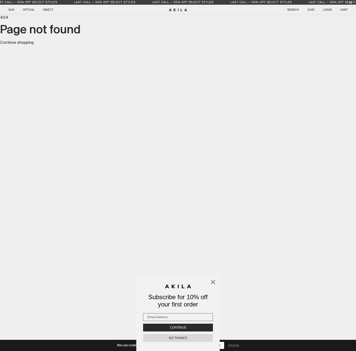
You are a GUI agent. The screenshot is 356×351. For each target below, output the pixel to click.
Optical (28, 9)
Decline (233, 345)
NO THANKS (178, 338)
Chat (311, 9)
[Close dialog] (213, 282)
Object (48, 9)
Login (327, 9)
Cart (344, 9)
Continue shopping (17, 43)
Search (293, 9)
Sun (11, 9)
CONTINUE (178, 327)
